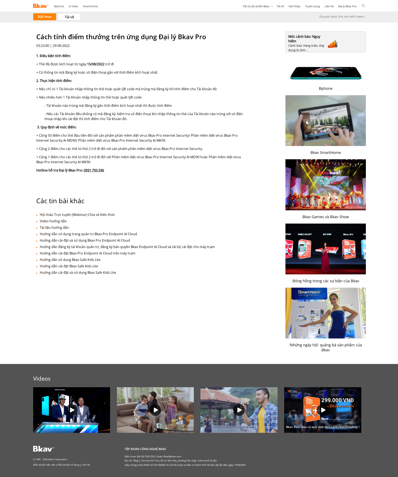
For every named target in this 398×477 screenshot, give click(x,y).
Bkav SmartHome (326, 152)
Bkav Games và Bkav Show (325, 216)
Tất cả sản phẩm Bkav (256, 6)
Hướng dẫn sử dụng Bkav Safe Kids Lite (70, 259)
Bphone (59, 6)
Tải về (280, 6)
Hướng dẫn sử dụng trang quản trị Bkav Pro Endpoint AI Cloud (88, 234)
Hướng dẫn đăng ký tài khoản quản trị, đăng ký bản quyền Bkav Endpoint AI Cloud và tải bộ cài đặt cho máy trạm (127, 247)
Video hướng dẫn (53, 221)
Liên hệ (329, 6)
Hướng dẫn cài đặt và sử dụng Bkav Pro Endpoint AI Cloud (85, 240)
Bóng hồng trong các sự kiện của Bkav (325, 280)
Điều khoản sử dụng (68, 464)
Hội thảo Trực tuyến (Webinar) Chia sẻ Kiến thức (77, 214)
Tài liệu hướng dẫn (54, 227)
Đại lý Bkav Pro (347, 6)
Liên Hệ (86, 464)
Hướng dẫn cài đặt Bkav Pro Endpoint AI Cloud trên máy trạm (87, 253)
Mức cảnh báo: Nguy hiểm (304, 38)
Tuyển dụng (312, 6)
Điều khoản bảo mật (44, 464)
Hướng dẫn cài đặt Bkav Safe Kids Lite (69, 266)
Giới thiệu (294, 6)
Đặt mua (44, 16)
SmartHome (90, 6)
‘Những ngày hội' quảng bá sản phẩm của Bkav (325, 347)
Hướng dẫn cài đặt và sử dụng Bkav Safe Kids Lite (78, 272)
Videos (42, 378)
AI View (73, 6)
